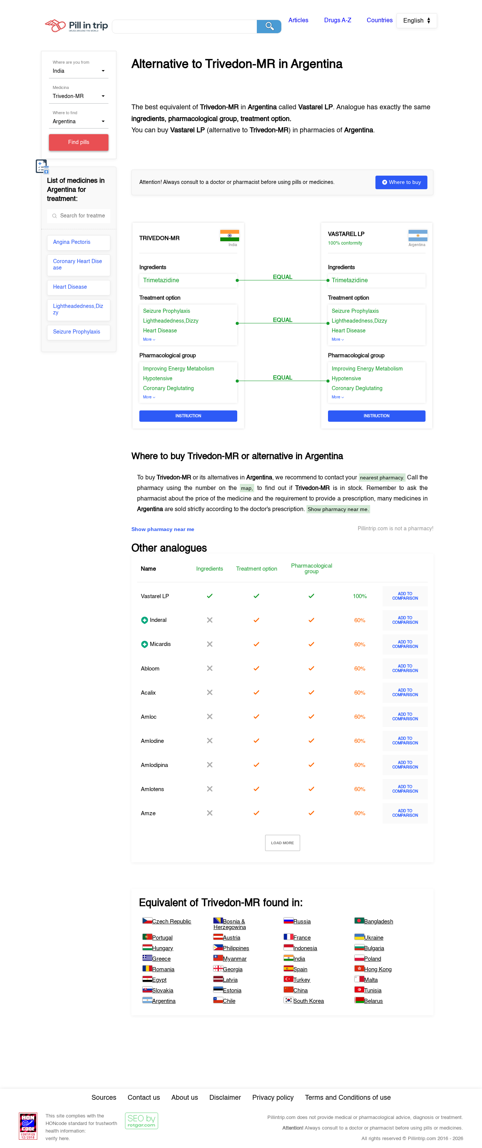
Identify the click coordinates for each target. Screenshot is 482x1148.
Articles (298, 21)
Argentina (163, 1001)
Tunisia (372, 990)
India (299, 959)
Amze (148, 813)
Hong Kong (378, 969)
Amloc (149, 717)
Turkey (301, 980)
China (300, 990)
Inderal (157, 620)
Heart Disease (70, 287)
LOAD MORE (282, 843)
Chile (229, 1001)
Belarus (373, 1001)
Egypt (159, 980)
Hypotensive (157, 378)
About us (184, 1097)
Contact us (144, 1097)
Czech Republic (171, 922)
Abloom (150, 669)
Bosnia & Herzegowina (230, 924)
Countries (380, 21)
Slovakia (162, 990)
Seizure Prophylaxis (76, 332)
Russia (302, 922)
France (302, 938)
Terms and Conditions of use (348, 1097)
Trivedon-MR (159, 238)
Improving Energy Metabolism (178, 369)
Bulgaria (374, 948)
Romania (163, 969)
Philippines (236, 948)
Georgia (233, 969)
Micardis (159, 644)
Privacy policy (273, 1097)
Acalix (148, 693)
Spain (300, 969)
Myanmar (235, 959)
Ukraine (373, 938)
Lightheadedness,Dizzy (78, 309)
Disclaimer (225, 1097)
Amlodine (152, 741)
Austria (231, 938)
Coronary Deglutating (168, 388)
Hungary (162, 948)
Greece (161, 959)
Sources (104, 1097)
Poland (372, 959)
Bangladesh (378, 922)
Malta (371, 980)
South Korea (308, 1001)
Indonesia (305, 948)
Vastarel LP (346, 234)
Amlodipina (154, 765)
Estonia (232, 990)
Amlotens (152, 789)
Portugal (162, 938)
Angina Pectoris (71, 242)
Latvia (230, 980)
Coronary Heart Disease (77, 265)
